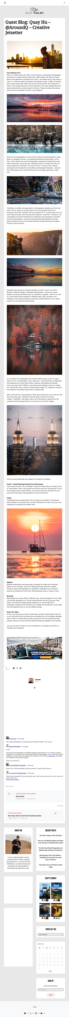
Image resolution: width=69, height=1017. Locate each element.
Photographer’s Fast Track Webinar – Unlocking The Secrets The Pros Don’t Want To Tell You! (51, 857)
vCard (57, 591)
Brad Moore (38, 680)
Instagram (20, 628)
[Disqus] (34, 711)
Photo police (20, 796)
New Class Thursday (17, 813)
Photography (23, 794)
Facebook (10, 628)
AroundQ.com (36, 626)
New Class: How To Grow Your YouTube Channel (24, 816)
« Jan (50, 971)
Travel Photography (31, 794)
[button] (5, 2)
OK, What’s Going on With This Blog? (51, 835)
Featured (18, 794)
